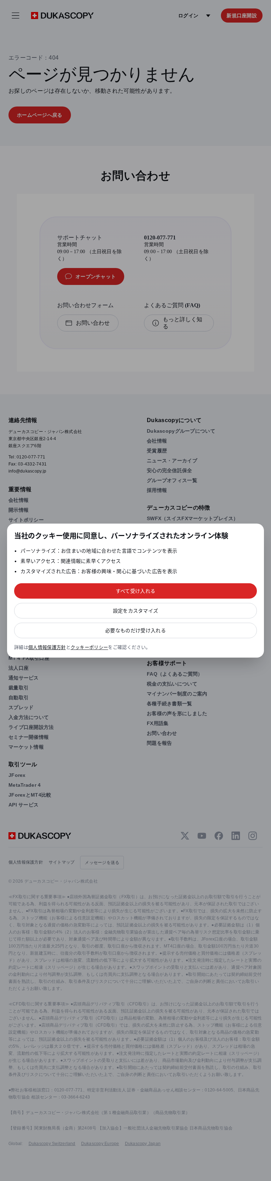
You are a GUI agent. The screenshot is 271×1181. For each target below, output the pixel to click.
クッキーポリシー (89, 647)
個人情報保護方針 (47, 647)
